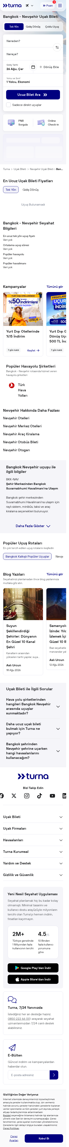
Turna (6, 169)
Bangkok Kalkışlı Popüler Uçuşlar (27, 556)
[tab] (14, 26)
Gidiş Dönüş (31, 189)
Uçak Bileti (20, 169)
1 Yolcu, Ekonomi (18, 82)
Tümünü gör (55, 286)
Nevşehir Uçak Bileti (41, 169)
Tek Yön (11, 189)
